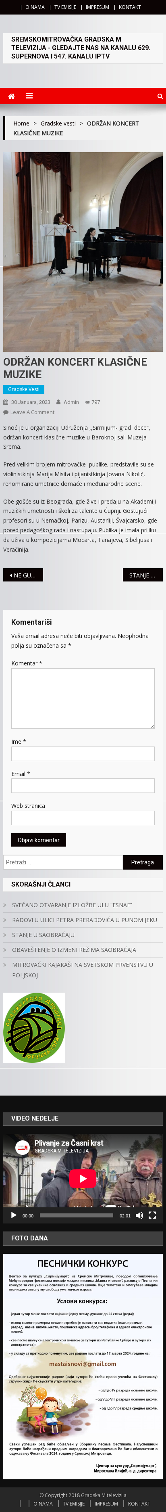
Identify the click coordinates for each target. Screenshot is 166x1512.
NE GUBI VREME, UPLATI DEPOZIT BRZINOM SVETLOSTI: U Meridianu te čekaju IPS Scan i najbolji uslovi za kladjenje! (28, 575)
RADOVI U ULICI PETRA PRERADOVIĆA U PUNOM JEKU (84, 920)
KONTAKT (130, 7)
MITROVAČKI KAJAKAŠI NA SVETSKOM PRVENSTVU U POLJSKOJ (82, 970)
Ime (18, 741)
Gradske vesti (23, 389)
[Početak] (14, 1215)
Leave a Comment (32, 412)
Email (20, 774)
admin (71, 402)
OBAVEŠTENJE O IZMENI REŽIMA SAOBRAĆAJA (74, 950)
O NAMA (35, 7)
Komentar (26, 663)
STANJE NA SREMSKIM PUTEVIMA (146, 575)
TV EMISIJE (65, 7)
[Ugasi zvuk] (139, 1215)
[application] (82, 1178)
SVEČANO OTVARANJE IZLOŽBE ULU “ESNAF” (72, 905)
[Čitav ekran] (152, 1215)
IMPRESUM (97, 7)
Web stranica (28, 805)
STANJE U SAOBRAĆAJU (43, 935)
